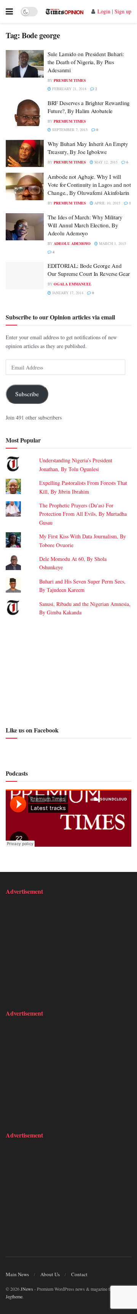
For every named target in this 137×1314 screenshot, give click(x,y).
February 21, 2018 (68, 88)
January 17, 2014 (67, 292)
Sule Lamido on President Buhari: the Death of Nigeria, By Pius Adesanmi (86, 62)
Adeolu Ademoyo (72, 243)
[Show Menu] (9, 11)
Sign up (123, 11)
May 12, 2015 (105, 162)
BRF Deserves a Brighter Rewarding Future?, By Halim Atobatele (89, 107)
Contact (79, 1274)
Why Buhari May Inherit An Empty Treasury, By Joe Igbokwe (88, 148)
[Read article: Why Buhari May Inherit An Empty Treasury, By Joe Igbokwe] (25, 153)
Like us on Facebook (32, 730)
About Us (50, 1274)
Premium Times (70, 80)
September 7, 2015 (69, 129)
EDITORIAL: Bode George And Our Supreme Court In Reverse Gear (89, 269)
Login (103, 11)
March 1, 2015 (112, 243)
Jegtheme (14, 1296)
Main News (17, 1274)
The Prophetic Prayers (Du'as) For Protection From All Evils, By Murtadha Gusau (83, 514)
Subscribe (27, 394)
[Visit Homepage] (64, 11)
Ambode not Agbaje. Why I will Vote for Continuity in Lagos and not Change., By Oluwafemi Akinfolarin (89, 184)
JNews (27, 1289)
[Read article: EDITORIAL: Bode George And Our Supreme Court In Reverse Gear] (25, 275)
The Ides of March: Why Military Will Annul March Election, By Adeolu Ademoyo (85, 225)
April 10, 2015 (106, 203)
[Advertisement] (68, 670)
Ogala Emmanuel (73, 284)
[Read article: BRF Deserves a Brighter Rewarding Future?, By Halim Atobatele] (25, 112)
